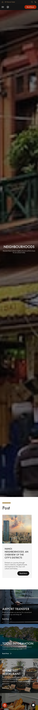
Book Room (30, 7)
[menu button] (3, 7)
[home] (8, 7)
